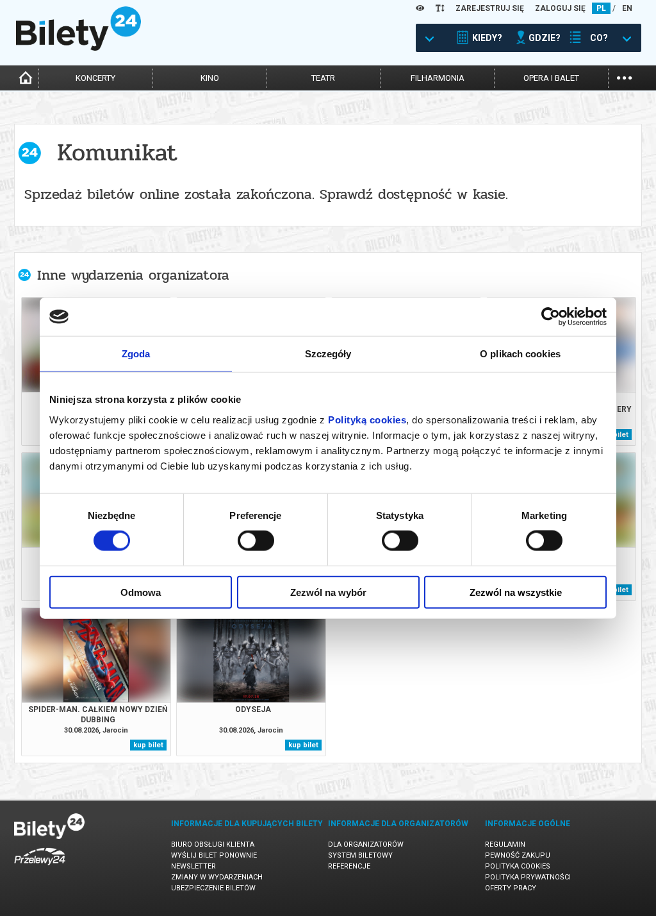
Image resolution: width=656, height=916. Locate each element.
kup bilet (148, 745)
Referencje (349, 866)
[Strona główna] (78, 47)
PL (601, 8)
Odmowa (140, 591)
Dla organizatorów (366, 844)
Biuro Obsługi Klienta (212, 844)
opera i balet (551, 78)
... (624, 77)
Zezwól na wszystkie (516, 591)
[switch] (256, 540)
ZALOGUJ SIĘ (560, 8)
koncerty (95, 78)
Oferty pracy (510, 888)
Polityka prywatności (528, 877)
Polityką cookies (367, 419)
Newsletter (193, 866)
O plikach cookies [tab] (520, 353)
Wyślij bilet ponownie (214, 855)
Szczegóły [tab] (328, 353)
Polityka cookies (517, 866)
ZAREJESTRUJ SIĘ (489, 8)
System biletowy (360, 855)
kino (210, 78)
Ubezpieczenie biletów (213, 888)
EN (627, 8)
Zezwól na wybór (328, 591)
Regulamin (505, 844)
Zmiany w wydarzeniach (217, 877)
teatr (323, 78)
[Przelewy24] (39, 867)
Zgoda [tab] (136, 353)
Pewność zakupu (517, 855)
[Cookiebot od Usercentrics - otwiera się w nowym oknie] (551, 317)
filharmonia (437, 78)
